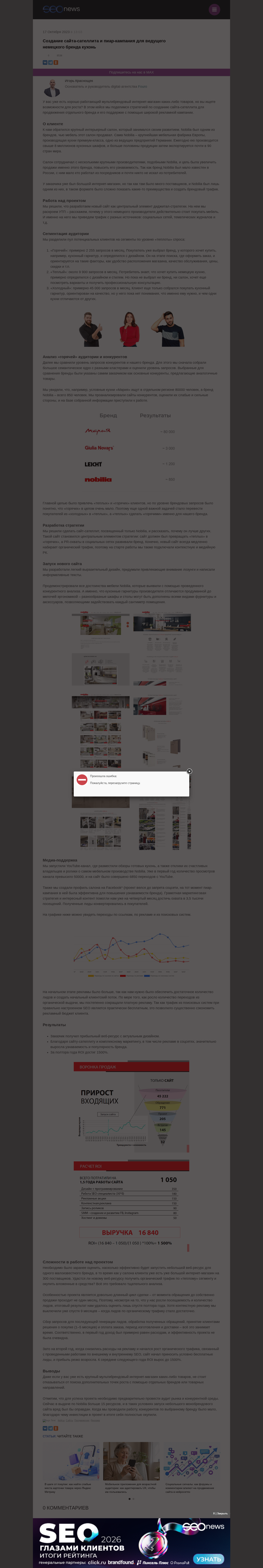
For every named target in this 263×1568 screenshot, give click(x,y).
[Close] (189, 771)
